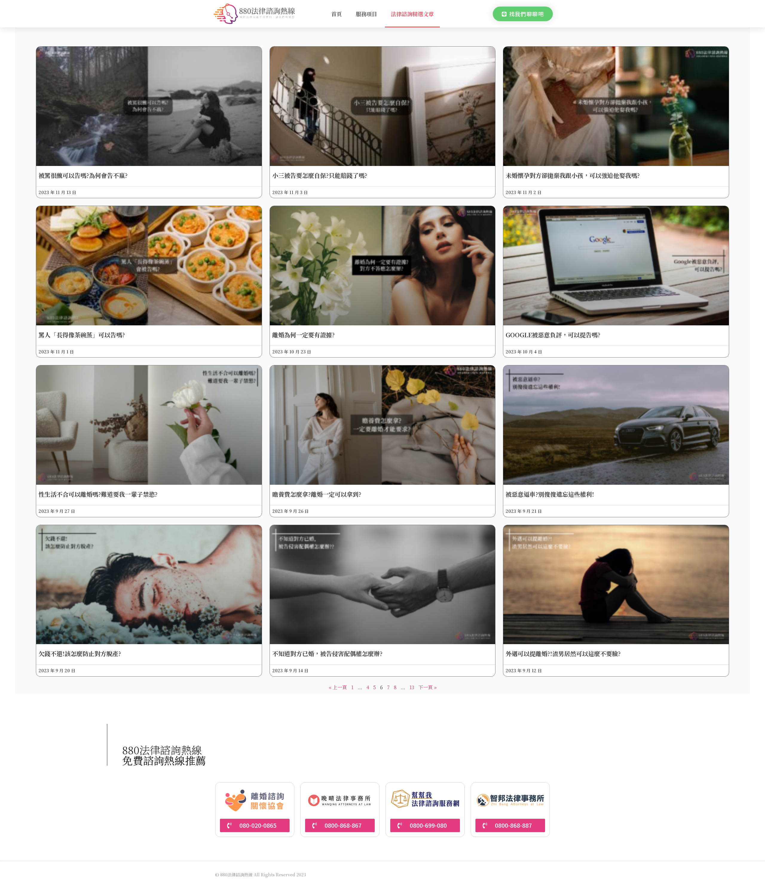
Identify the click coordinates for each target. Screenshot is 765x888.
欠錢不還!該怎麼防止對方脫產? (80, 653)
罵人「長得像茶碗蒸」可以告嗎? (82, 334)
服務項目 (366, 14)
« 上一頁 (338, 687)
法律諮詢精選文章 (412, 14)
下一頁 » (427, 687)
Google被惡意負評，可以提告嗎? (553, 334)
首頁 (336, 14)
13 (411, 687)
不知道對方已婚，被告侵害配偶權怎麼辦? (327, 653)
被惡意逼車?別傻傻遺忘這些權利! (550, 494)
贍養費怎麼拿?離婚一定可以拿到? (316, 494)
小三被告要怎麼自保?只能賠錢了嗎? (319, 175)
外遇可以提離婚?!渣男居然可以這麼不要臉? (563, 653)
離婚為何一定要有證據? (303, 334)
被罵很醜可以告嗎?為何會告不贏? (83, 175)
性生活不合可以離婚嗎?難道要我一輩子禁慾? (98, 494)
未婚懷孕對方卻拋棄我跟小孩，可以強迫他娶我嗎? (573, 175)
